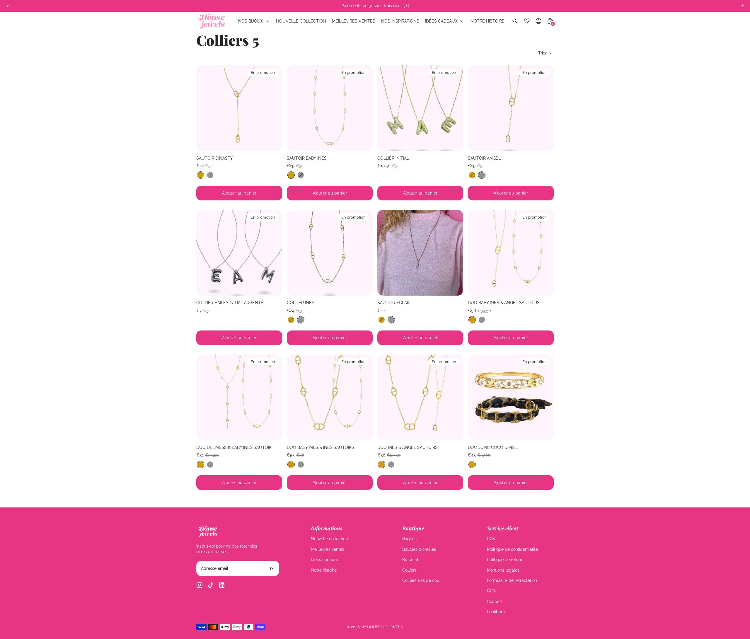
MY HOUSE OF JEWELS (382, 627)
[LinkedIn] (222, 585)
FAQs (492, 591)
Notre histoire (324, 570)
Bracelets (411, 559)
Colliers (409, 570)
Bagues (409, 538)
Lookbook (496, 611)
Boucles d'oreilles (419, 549)
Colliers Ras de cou (420, 580)
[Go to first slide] (742, 6)
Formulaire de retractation (512, 580)
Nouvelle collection (329, 538)
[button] (200, 175)
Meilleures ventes (327, 549)
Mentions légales (503, 570)
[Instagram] (199, 585)
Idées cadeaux (325, 559)
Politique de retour (504, 559)
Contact (494, 601)
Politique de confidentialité (512, 549)
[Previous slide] (8, 6)
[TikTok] (210, 585)
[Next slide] (273, 108)
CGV (491, 538)
